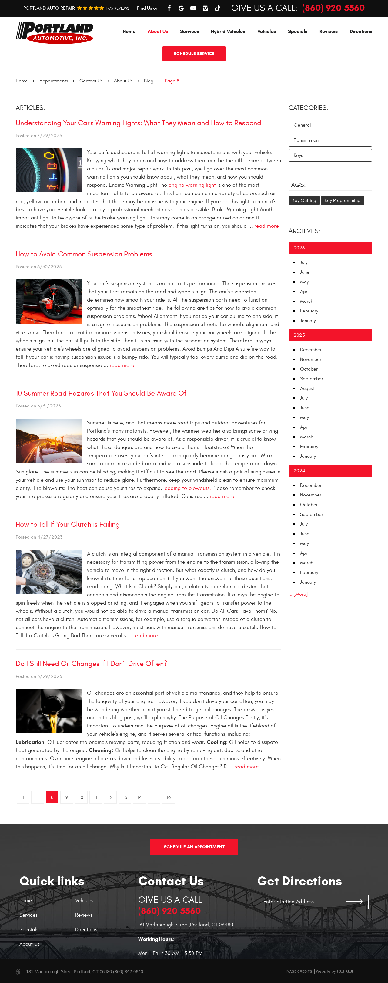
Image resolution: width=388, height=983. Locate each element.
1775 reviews (117, 9)
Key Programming (342, 200)
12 (110, 797)
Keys (298, 155)
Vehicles (266, 31)
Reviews (328, 31)
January (308, 320)
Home (129, 31)
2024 (299, 470)
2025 (299, 335)
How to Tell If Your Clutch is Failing (68, 524)
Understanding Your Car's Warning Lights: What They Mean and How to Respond (138, 123)
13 (125, 797)
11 (95, 797)
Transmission (306, 140)
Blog (148, 81)
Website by (334, 971)
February (309, 311)
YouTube (193, 8)
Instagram (205, 8)
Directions (361, 31)
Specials (297, 31)
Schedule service (194, 53)
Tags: (297, 185)
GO (354, 902)
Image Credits (299, 971)
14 (139, 797)
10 (81, 797)
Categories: (308, 108)
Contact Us (90, 81)
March (306, 301)
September (311, 378)
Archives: (304, 231)
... (37, 797)
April (305, 291)
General (302, 125)
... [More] (298, 594)
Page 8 (172, 81)
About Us (158, 31)
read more (266, 226)
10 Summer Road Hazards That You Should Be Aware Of (101, 393)
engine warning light (193, 185)
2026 (299, 248)
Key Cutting (304, 200)
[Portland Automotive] (54, 33)
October (309, 369)
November (310, 359)
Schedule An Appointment (194, 846)
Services (189, 31)
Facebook (169, 8)
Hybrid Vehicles (228, 31)
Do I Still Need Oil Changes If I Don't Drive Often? (91, 664)
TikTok (218, 8)
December (311, 349)
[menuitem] (129, 31)
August (307, 388)
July (304, 262)
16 (169, 797)
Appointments (53, 81)
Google (181, 8)
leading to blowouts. (187, 488)
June (304, 272)
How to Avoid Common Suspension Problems (84, 254)
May (304, 282)
